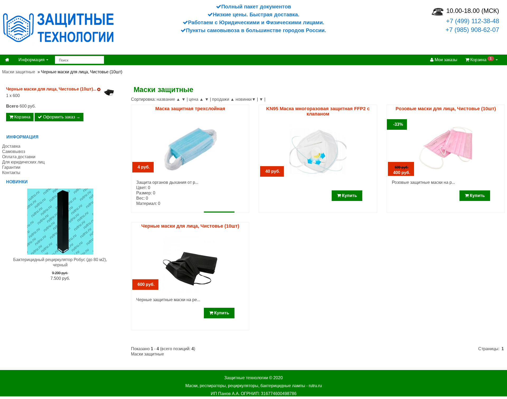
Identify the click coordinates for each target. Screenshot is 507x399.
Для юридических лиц (23, 162)
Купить (349, 195)
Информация (32, 59)
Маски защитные (18, 72)
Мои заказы (445, 59)
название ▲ (168, 99)
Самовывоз (13, 151)
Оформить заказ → (61, 117)
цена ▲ (196, 99)
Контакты (11, 172)
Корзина (480, 59)
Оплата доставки (18, 157)
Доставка (11, 146)
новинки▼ (246, 99)
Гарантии (11, 167)
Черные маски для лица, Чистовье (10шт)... (51, 89)
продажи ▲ (223, 99)
